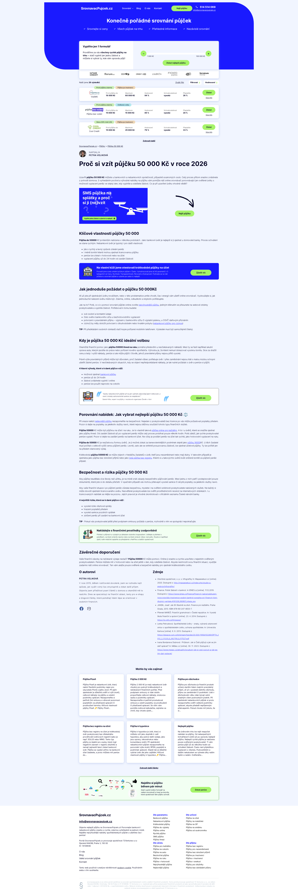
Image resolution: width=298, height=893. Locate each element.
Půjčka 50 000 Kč (115, 146)
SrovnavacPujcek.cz (97, 8)
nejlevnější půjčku (103, 421)
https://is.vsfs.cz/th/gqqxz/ (169, 620)
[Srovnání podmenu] (132, 8)
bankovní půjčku (108, 374)
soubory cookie (124, 867)
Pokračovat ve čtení (101, 695)
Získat (209, 92)
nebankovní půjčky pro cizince (168, 323)
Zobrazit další (149, 141)
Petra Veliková (98, 155)
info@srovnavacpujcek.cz (204, 10)
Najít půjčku (185, 213)
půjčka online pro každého (164, 430)
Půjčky (102, 146)
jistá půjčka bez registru (140, 458)
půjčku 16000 (194, 442)
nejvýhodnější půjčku (149, 305)
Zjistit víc (201, 272)
